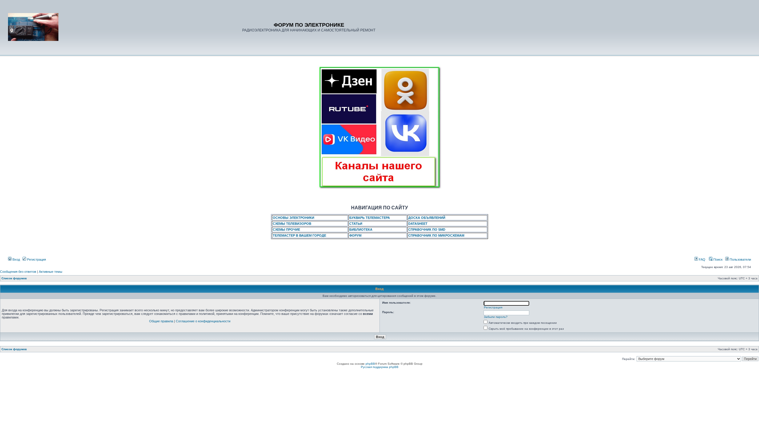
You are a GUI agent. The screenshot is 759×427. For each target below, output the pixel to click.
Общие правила (161, 321)
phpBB (370, 363)
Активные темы (50, 271)
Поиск (717, 259)
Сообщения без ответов (18, 271)
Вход (16, 259)
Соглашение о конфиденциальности (203, 321)
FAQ (701, 259)
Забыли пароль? (496, 316)
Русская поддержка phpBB (379, 367)
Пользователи (740, 259)
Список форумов (14, 278)
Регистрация (36, 259)
